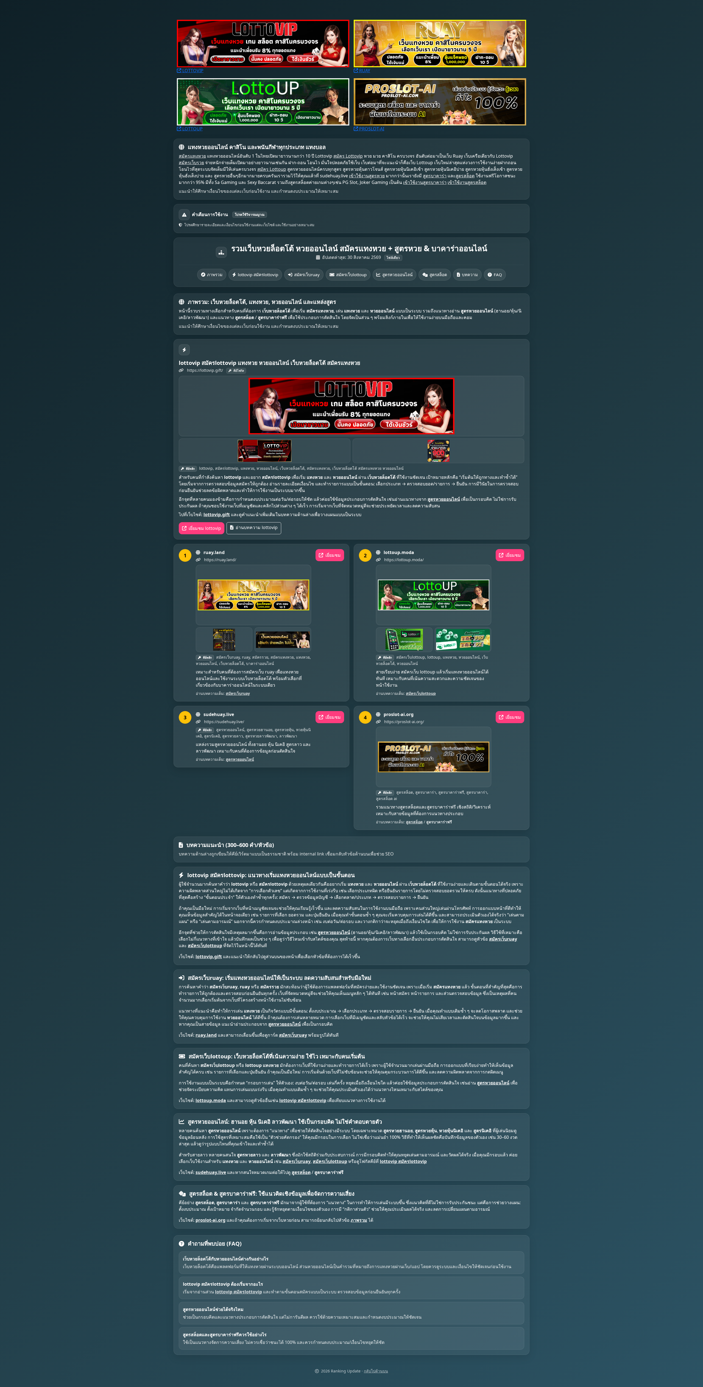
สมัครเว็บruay (307, 274)
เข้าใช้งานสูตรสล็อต (467, 182)
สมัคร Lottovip (348, 156)
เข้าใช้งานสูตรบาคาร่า (425, 182)
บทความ (470, 274)
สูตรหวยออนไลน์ (397, 274)
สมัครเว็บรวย (191, 163)
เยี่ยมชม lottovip (204, 528)
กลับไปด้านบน (376, 1371)
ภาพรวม (214, 274)
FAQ (498, 274)
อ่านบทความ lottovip (256, 527)
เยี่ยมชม (332, 555)
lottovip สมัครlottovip (258, 274)
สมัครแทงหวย (192, 156)
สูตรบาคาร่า (435, 176)
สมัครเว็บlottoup (351, 274)
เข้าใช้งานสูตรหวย (367, 176)
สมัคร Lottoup (271, 169)
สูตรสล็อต (465, 176)
